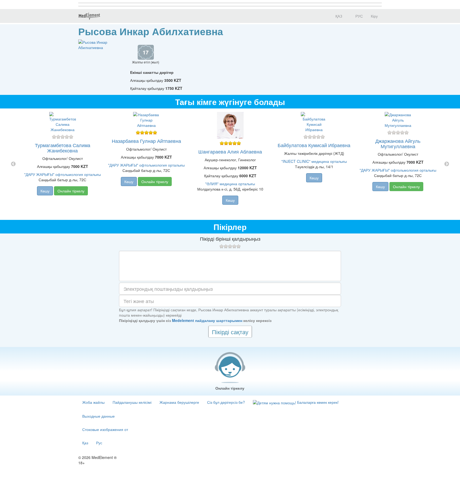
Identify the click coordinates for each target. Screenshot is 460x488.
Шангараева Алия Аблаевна (230, 151)
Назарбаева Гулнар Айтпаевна (146, 140)
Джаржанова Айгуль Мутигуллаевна (397, 143)
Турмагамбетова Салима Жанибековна (62, 148)
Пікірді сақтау (230, 332)
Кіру (374, 16)
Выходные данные (98, 416)
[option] (230, 164)
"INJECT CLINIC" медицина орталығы (314, 161)
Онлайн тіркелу (71, 190)
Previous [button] (13, 164)
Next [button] (446, 164)
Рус (99, 442)
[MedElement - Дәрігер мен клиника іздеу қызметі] (89, 16)
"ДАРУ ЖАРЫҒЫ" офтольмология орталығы (62, 174)
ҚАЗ (338, 16)
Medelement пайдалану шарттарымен (207, 320)
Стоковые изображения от (105, 429)
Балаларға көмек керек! (317, 402)
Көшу (45, 190)
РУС (358, 16)
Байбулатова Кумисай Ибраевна (314, 145)
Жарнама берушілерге (179, 402)
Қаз (85, 442)
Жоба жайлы (93, 402)
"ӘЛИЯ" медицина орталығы (230, 183)
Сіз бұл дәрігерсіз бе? (226, 402)
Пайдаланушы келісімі (132, 402)
